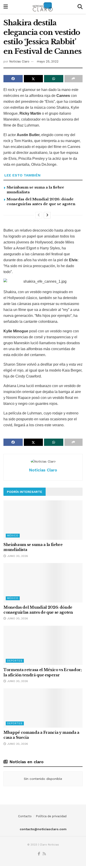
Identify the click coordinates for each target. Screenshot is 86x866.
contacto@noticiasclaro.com (43, 829)
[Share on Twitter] (33, 78)
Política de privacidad (51, 816)
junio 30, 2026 (17, 556)
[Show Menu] (5, 7)
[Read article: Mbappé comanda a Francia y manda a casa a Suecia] (43, 708)
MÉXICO (12, 535)
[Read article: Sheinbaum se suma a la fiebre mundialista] (43, 520)
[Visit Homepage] (43, 6)
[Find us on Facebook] (39, 854)
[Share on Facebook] (13, 78)
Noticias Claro (19, 61)
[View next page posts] (47, 215)
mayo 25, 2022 (47, 61)
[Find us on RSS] (44, 854)
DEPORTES (14, 660)
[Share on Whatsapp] (53, 78)
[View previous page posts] (38, 215)
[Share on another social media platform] (73, 78)
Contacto (25, 816)
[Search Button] (80, 7)
